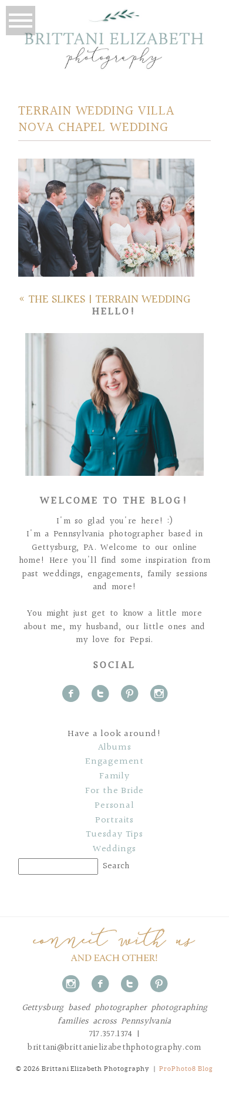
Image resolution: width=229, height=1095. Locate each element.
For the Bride (114, 791)
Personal (114, 806)
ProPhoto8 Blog (186, 1068)
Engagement (114, 762)
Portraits (114, 821)
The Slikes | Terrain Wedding (109, 299)
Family (114, 777)
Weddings (114, 849)
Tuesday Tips (114, 835)
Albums (115, 748)
